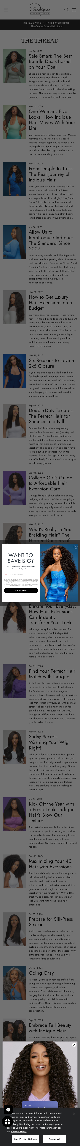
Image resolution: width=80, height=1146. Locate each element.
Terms (30, 585)
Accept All (54, 1139)
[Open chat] (8, 1109)
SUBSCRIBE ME (21, 590)
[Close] (74, 1113)
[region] (40, 1127)
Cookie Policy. (19, 1131)
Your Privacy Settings (25, 1139)
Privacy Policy (24, 585)
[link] (39, 1088)
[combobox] (7, 574)
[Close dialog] (75, 546)
